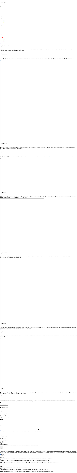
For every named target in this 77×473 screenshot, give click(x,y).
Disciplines (3, 7)
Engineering (3, 53)
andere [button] (1, 465)
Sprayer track (3, 255)
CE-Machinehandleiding (5, 325)
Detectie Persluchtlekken (7, 32)
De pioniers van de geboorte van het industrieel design (11, 398)
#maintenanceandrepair (15, 422)
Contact (3, 18)
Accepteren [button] (7, 445)
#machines (8, 422)
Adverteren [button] (1, 463)
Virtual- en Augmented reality (7, 11)
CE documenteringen (6, 28)
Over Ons (3, 17)
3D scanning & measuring (7, 15)
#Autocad (12, 421)
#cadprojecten (14, 421)
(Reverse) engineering (6, 10)
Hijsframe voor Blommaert (6, 194)
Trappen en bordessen (4, 391)
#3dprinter (1, 421)
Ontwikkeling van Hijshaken (6, 56)
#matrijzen (27, 422)
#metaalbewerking (36, 422)
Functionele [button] (1, 456)
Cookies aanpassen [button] (3, 445)
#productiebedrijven (50, 422)
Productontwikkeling (6, 14)
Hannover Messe (3, 154)
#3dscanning (8, 421)
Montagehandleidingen (6, 12)
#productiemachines (5, 424)
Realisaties (3, 16)
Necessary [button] (1, 453)
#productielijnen (63, 422)
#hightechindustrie (39, 421)
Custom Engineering (4, 48)
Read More (1, 51)
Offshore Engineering (6, 9)
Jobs (2, 35)
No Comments (4, 46)
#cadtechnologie (22, 421)
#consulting (31, 421)
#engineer (34, 421)
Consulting (5, 8)
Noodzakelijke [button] (2, 467)
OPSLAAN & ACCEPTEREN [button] (4, 472)
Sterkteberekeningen (6, 31)
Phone (1, 442)
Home (2, 25)
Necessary (2, 454)
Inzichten (3, 24)
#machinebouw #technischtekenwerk (72, 421)
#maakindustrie (52, 421)
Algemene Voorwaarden (3, 427)
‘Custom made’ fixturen (5, 145)
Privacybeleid (8, 427)
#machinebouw (60, 421)
